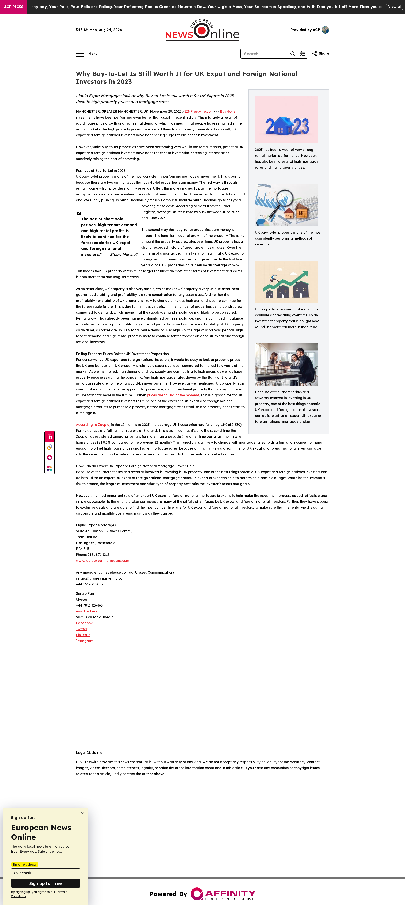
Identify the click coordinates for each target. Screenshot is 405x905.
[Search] (293, 53)
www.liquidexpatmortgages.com (102, 560)
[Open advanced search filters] (303, 53)
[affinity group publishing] (49, 457)
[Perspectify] (49, 447)
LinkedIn (83, 635)
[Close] (82, 813)
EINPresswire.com (198, 111)
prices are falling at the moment (173, 395)
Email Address (24, 864)
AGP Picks (13, 7)
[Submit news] (49, 436)
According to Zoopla (92, 425)
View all (394, 6)
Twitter (81, 629)
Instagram (84, 641)
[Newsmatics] (49, 468)
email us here (87, 611)
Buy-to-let (228, 111)
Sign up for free (45, 883)
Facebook (84, 623)
